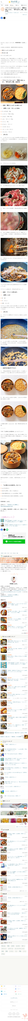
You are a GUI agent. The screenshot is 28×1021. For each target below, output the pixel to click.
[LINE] (7, 530)
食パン (23, 945)
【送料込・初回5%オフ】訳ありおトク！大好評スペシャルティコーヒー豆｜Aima (16, 764)
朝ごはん (14, 553)
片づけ (3, 953)
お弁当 (5, 553)
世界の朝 (5, 994)
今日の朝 (19, 986)
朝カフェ (19, 988)
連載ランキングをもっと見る (21, 826)
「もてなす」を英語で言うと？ (11, 791)
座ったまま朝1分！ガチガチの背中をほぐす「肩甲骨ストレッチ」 (16, 773)
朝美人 (5, 991)
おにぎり (18, 945)
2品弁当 (2, 553)
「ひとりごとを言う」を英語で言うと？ (13, 786)
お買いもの (19, 994)
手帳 (20, 951)
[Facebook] (2, 18)
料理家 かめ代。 (25, 14)
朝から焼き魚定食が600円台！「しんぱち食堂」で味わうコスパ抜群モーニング (16, 750)
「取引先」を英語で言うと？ (10, 777)
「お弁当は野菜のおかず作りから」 (20, 590)
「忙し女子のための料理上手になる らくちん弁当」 (11, 591)
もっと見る (24, 633)
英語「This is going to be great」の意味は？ (14, 753)
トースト (11, 951)
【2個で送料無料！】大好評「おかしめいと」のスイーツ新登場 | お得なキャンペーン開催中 (16, 759)
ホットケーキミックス (19, 948)
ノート (24, 951)
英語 (8, 945)
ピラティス (10, 948)
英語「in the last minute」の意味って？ (13, 795)
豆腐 (6, 951)
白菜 (3, 951)
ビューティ (19, 991)
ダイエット (4, 948)
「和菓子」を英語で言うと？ (10, 744)
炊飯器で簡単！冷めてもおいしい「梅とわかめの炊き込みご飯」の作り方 (14, 782)
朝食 (17, 553)
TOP (4, 986)
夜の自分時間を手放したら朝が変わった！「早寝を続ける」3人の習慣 (16, 768)
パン (16, 951)
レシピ (11, 553)
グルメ (8, 553)
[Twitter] (4, 18)
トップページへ (14, 998)
